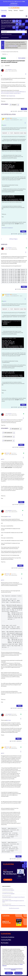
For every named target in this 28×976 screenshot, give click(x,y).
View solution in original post (7, 227)
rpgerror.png (12, 95)
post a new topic (13, 46)
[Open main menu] (26, 16)
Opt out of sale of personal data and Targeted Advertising (13, 969)
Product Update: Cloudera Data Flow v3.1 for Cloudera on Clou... (14, 905)
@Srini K (4, 125)
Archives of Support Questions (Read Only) (10, 51)
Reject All (9, 973)
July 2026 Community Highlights (8, 890)
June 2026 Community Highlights (8, 893)
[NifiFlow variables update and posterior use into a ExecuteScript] (1, 238)
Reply (23, 108)
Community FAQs (6, 940)
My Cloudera (4, 943)
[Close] (24, 947)
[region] (13, 960)
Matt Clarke (4, 419)
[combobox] (14, 34)
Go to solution (21, 58)
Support (21, 10)
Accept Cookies (18, 973)
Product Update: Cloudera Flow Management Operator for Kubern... (13, 901)
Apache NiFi (7, 65)
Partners (16, 10)
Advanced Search (5, 37)
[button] (26, 73)
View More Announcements (14, 908)
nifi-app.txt (7, 95)
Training (10, 10)
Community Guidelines (7, 937)
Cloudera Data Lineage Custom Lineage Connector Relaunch (13, 897)
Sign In (3, 16)
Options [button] (4, 54)
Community (4, 10)
